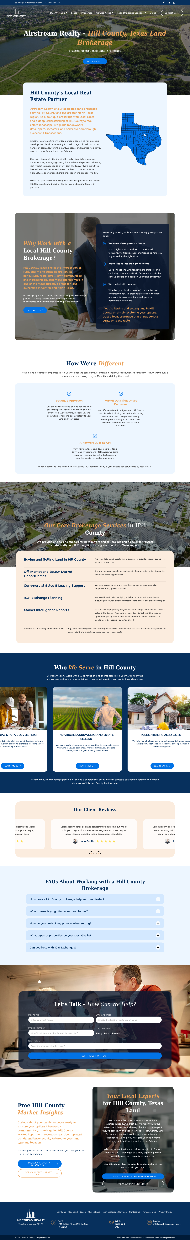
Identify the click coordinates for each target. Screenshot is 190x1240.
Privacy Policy (165, 1211)
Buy (100, 1033)
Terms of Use (149, 1211)
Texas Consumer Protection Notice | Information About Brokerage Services (145, 1237)
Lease (117, 1033)
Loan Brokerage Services (115, 1211)
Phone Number (36, 1027)
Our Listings (94, 1211)
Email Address (103, 1014)
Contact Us (134, 1211)
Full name (33, 1014)
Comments (34, 1040)
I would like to (103, 1028)
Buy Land (61, 1211)
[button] (91, 853)
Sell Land (73, 1211)
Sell (108, 1033)
